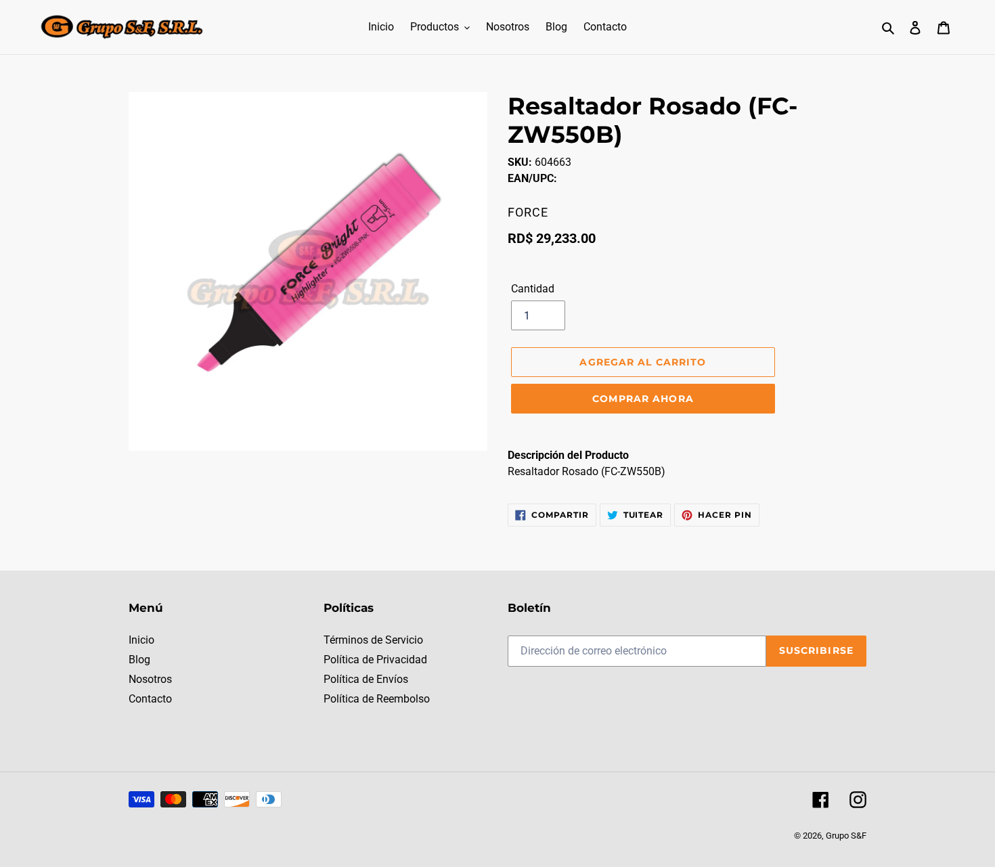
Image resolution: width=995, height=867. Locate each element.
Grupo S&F (846, 835)
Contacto (150, 698)
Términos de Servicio (373, 639)
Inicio (141, 639)
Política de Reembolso (377, 698)
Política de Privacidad (375, 659)
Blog (139, 659)
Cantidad (532, 288)
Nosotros (150, 679)
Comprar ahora (643, 399)
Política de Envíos (366, 679)
